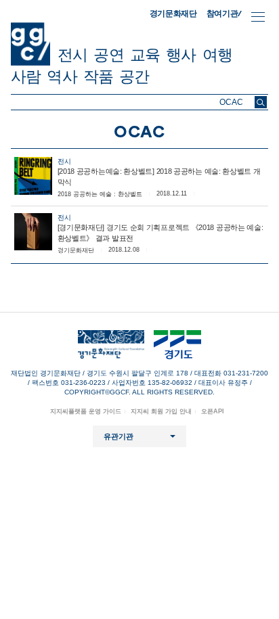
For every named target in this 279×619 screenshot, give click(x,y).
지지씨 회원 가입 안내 (161, 411)
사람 (26, 76)
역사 (62, 76)
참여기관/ (224, 13)
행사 (181, 55)
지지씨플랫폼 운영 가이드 (85, 411)
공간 (134, 76)
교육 (145, 55)
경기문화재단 (173, 13)
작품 (98, 76)
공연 (108, 55)
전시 (72, 55)
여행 (217, 55)
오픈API (212, 411)
